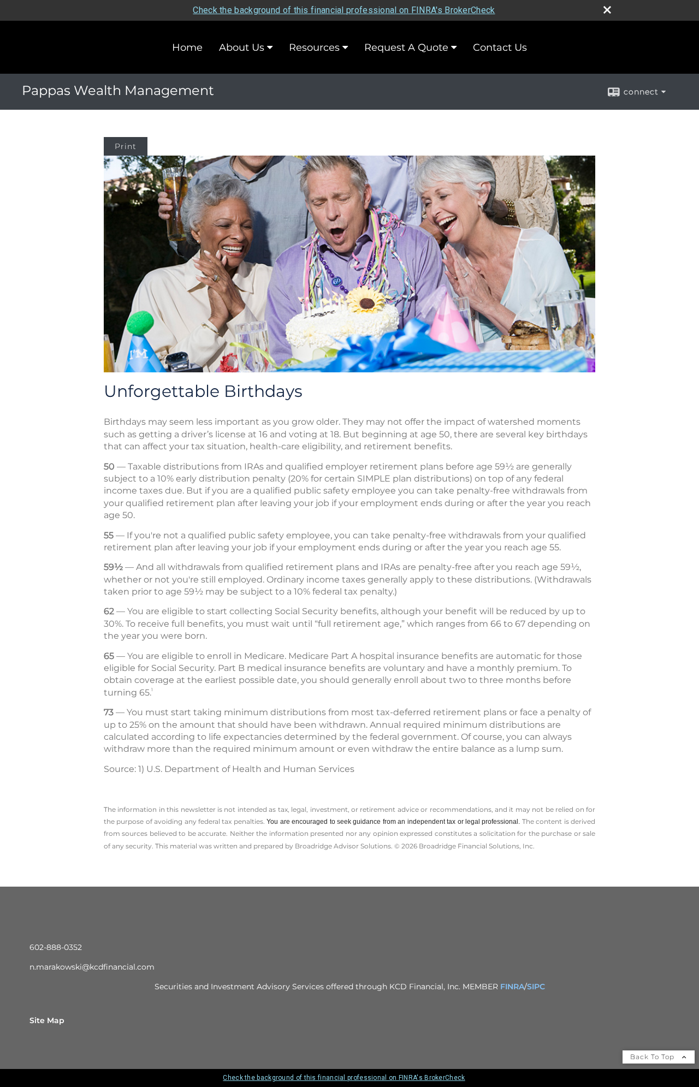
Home (187, 47)
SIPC (536, 986)
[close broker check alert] (607, 9)
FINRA (512, 986)
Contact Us (500, 47)
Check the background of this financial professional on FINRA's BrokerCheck (344, 10)
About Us (241, 47)
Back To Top (653, 1057)
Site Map (46, 1020)
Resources (314, 47)
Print (126, 146)
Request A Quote (406, 47)
